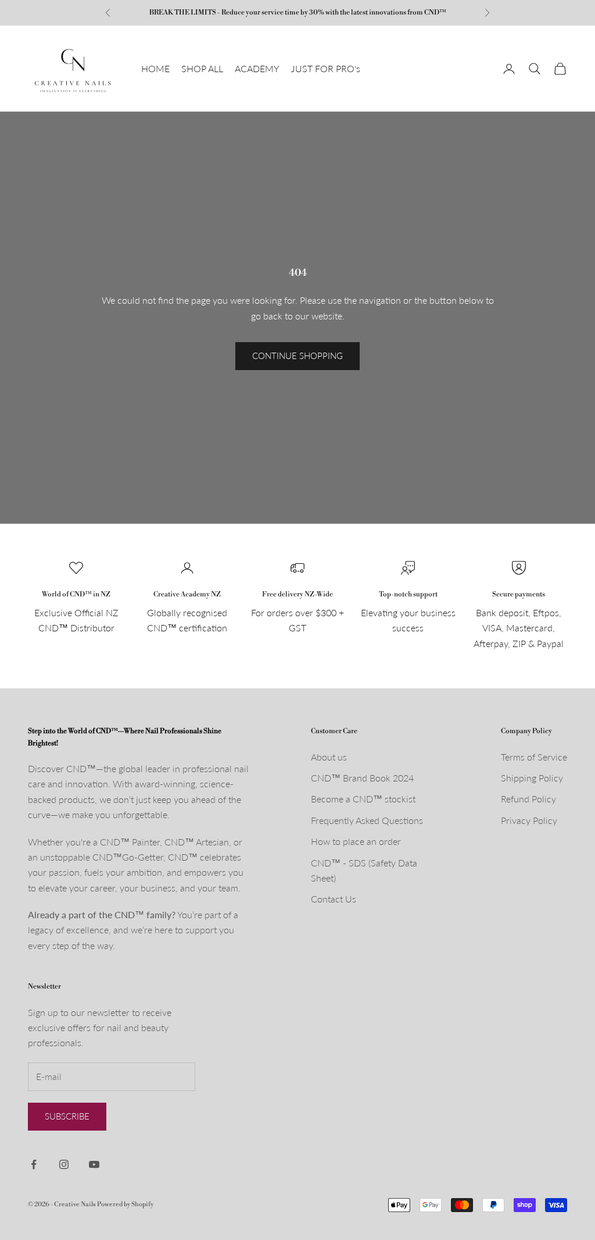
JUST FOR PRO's (325, 68)
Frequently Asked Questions (367, 820)
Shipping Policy (532, 777)
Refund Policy (528, 798)
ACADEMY (257, 68)
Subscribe (67, 1116)
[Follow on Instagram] (64, 1164)
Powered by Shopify (125, 1204)
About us (329, 756)
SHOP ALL (202, 68)
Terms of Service (534, 756)
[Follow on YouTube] (94, 1164)
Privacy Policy (529, 820)
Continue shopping (297, 355)
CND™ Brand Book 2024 (362, 777)
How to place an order (356, 841)
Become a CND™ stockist (363, 798)
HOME (155, 68)
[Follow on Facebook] (34, 1164)
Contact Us (333, 898)
